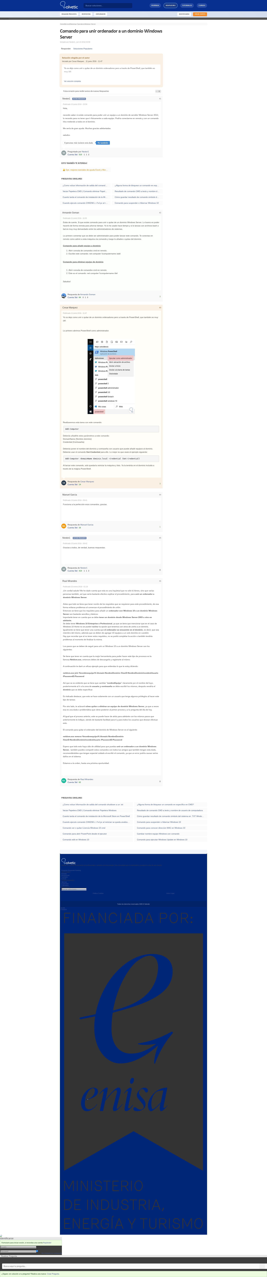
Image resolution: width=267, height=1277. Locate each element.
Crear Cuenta (200, 14)
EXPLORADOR (100, 14)
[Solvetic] (72, 6)
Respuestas (170, 5)
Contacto (64, 909)
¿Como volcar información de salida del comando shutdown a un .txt (87, 185)
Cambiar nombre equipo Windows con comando (158, 834)
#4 (160, 495)
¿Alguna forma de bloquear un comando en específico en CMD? (139, 185)
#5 (160, 538)
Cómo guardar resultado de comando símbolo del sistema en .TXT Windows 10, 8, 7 (139, 197)
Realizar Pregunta (69, 14)
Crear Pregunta (53, 1274)
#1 (160, 99)
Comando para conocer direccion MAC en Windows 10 (161, 828)
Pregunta (64, 870)
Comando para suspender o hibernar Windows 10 (137, 203)
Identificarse (184, 14)
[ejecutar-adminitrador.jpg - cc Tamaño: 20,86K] (111, 376)
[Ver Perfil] (64, 153)
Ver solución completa (72, 81)
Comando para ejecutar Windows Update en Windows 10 (162, 839)
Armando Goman (87, 294)
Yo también (103, 143)
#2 (160, 213)
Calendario (65, 885)
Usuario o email (43, 1247)
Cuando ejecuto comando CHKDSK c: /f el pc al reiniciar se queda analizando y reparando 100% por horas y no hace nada (87, 203)
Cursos (202, 5)
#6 (160, 581)
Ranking (78, 870)
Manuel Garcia (86, 525)
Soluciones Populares (82, 48)
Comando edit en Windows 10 (76, 839)
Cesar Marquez (87, 481)
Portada (155, 5)
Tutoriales (187, 5)
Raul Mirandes (86, 779)
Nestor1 (85, 151)
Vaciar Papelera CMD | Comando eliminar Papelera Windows (87, 191)
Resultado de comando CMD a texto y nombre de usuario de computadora (139, 191)
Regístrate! (47, 1243)
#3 (160, 308)
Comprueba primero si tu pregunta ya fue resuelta (22, 1260)
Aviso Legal (170, 893)
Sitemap (64, 882)
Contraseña (41, 1249)
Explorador (65, 884)
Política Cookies (98, 893)
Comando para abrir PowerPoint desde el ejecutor (85, 834)
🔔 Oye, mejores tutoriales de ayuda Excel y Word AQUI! (87, 170)
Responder (65, 48)
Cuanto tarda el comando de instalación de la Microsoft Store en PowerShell (87, 197)
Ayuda (63, 908)
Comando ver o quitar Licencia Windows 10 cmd (84, 828)
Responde (71, 870)
